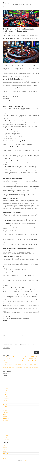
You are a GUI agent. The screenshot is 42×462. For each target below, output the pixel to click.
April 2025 (5, 408)
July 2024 (4, 426)
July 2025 (4, 402)
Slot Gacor (24, 6)
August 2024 (5, 424)
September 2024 (6, 422)
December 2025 (6, 392)
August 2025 (5, 400)
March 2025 (5, 410)
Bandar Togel (23, 1)
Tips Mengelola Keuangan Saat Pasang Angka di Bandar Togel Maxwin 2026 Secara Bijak (20, 358)
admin (9, 33)
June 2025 (5, 404)
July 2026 (4, 379)
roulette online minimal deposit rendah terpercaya (16, 308)
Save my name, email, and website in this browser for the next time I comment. (20, 344)
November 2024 (6, 418)
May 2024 (5, 429)
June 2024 (5, 428)
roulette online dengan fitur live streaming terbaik (25, 306)
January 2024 (5, 437)
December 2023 (6, 439)
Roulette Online (16, 6)
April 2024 (5, 431)
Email (22, 335)
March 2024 (5, 433)
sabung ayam (5, 453)
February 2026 (5, 388)
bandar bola (5, 443)
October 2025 (5, 396)
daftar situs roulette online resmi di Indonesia (23, 305)
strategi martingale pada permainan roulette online (9, 309)
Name (4, 335)
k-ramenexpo (6, 3)
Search (4, 349)
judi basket (5, 447)
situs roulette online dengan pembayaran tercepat (30, 308)
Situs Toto (5, 458)
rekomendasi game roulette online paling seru (12, 306)
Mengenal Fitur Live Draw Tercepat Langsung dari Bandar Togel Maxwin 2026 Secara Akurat (21, 356)
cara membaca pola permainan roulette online (10, 305)
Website (4, 340)
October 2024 (5, 420)
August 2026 (5, 377)
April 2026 (5, 385)
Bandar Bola (16, 1)
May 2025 (5, 406)
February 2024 (5, 435)
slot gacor (5, 455)
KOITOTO (25, 460)
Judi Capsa (28, 4)
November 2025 (6, 394)
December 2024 (6, 416)
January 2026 (5, 390)
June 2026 (5, 381)
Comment (5, 320)
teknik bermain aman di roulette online (21, 309)
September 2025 (6, 398)
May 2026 (5, 383)
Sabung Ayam (31, 1)
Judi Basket (15, 4)
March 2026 (5, 386)
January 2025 (5, 414)
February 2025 (5, 412)
